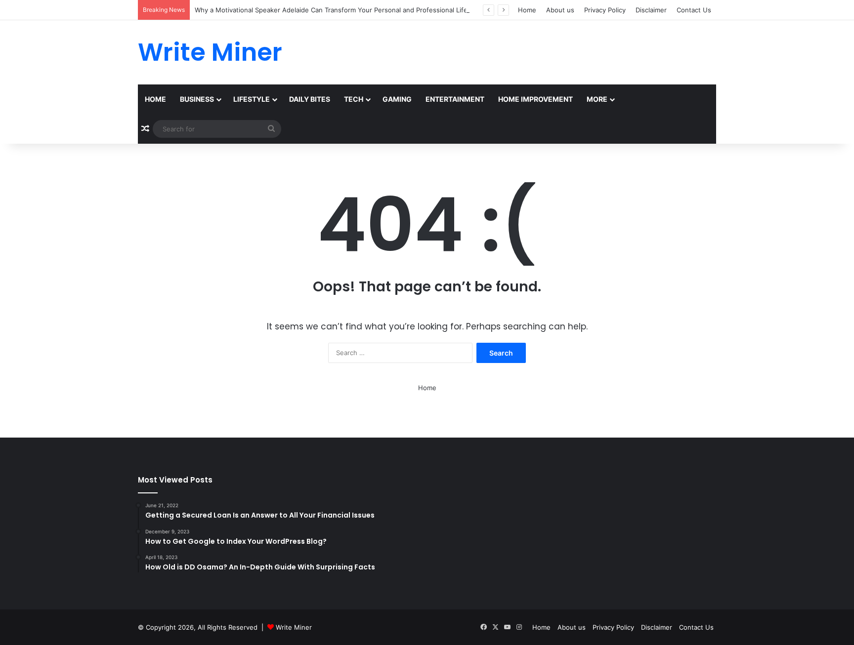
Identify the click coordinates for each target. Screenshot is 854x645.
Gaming (397, 99)
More (597, 99)
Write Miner (294, 627)
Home (527, 10)
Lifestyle (251, 99)
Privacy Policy (605, 10)
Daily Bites (309, 99)
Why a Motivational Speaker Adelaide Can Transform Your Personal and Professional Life (331, 10)
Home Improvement (535, 99)
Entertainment (455, 99)
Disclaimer (651, 10)
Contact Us (694, 10)
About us (560, 10)
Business (197, 99)
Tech (353, 99)
